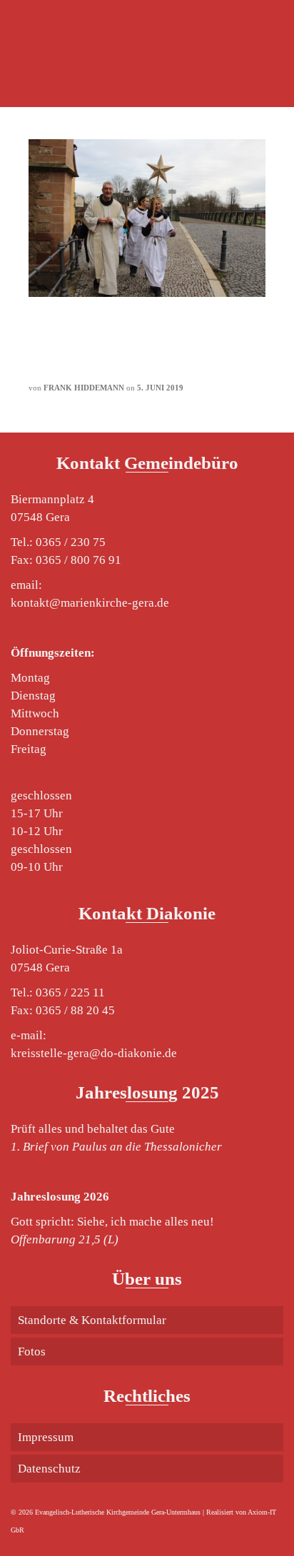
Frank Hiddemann (84, 387)
